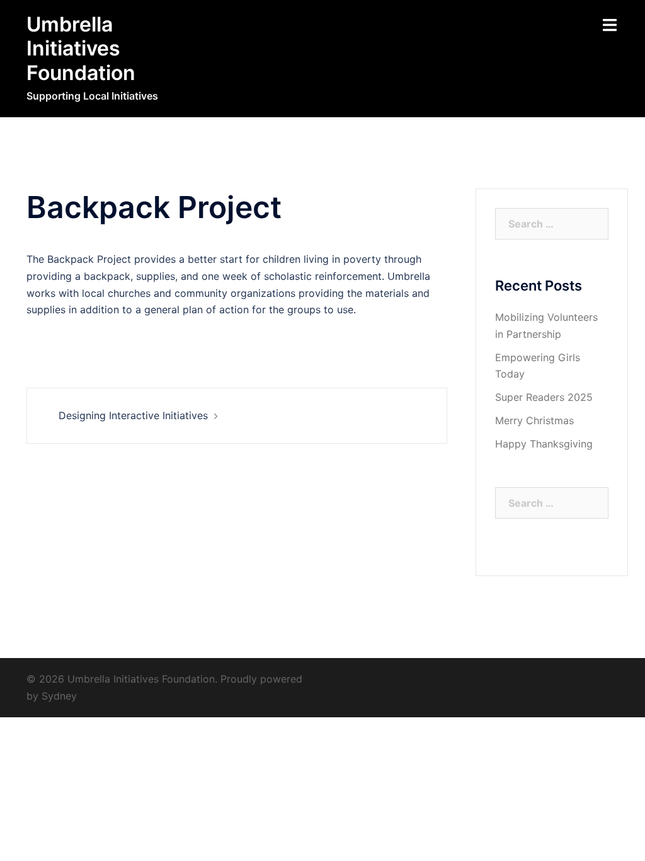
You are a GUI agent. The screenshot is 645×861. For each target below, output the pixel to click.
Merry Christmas (534, 420)
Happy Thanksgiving (544, 443)
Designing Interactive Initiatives (133, 415)
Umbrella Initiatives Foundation (80, 48)
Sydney (59, 696)
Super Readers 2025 (544, 397)
